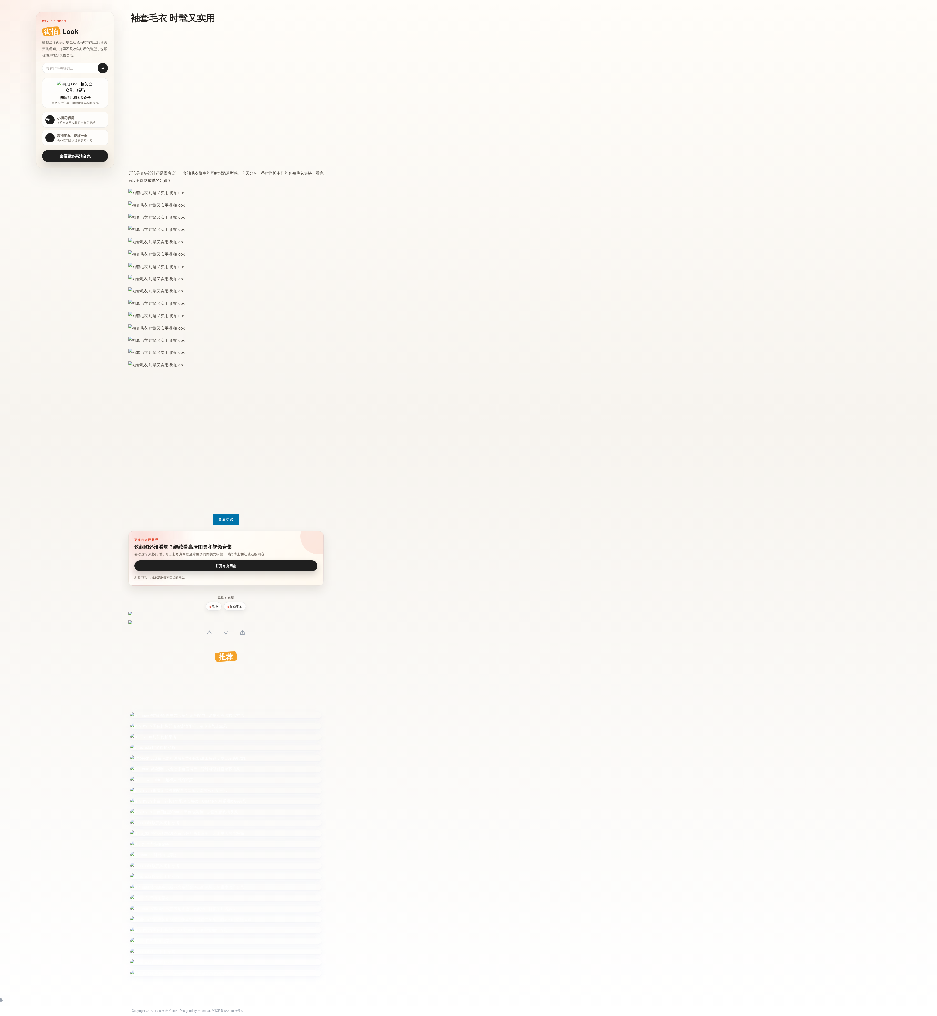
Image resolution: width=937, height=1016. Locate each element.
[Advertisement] (170, 63)
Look (61, 31)
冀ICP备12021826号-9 (227, 1010)
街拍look (171, 1010)
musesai (204, 1010)
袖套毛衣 (236, 606)
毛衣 (195, 173)
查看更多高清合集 (75, 156)
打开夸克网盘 (226, 565)
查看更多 (226, 519)
